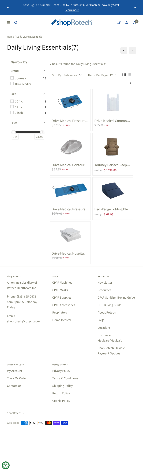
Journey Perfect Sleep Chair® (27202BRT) (110, 167)
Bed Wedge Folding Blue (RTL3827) (112, 211)
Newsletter (105, 282)
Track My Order (17, 378)
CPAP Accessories (63, 305)
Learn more (72, 10)
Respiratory (59, 312)
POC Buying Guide (109, 305)
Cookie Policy (61, 401)
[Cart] (134, 22)
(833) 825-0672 (26, 296)
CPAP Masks (60, 290)
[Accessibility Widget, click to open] (6, 465)
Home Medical (61, 320)
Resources (104, 290)
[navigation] (29, 103)
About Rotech (107, 312)
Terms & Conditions (65, 378)
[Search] (15, 22)
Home (10, 37)
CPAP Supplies (61, 297)
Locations (104, 328)
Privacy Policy (61, 371)
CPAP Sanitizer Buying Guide (116, 297)
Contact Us (14, 386)
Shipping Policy (62, 386)
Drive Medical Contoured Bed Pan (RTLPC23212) (70, 167)
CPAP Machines (62, 282)
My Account (14, 371)
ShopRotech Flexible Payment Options (111, 351)
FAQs (101, 320)
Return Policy (61, 393)
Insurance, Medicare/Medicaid (110, 338)
